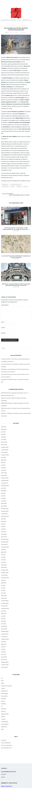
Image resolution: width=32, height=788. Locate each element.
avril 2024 (3, 498)
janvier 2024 (4, 506)
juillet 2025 (3, 460)
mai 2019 (3, 649)
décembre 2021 (4, 570)
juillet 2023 (3, 521)
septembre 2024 (5, 485)
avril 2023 (3, 529)
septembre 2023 (5, 516)
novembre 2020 (4, 603)
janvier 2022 (4, 567)
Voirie (2, 729)
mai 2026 (3, 434)
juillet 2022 (3, 552)
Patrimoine (3, 708)
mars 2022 (3, 562)
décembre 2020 (4, 600)
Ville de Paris (4, 726)
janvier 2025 (4, 475)
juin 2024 (3, 493)
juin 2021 (3, 585)
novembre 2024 (4, 480)
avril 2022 (3, 559)
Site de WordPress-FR (6, 747)
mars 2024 (3, 501)
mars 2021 (3, 593)
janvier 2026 (4, 444)
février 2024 (4, 503)
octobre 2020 (4, 605)
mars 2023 (3, 531)
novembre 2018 (4, 664)
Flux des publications (6, 742)
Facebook (3, 774)
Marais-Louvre (13, 32)
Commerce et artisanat (6, 685)
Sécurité (3, 716)
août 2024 (3, 488)
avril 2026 (3, 437)
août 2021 (3, 580)
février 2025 (4, 472)
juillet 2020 (3, 613)
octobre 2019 (4, 636)
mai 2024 (3, 495)
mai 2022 (3, 557)
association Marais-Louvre (16, 184)
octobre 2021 (4, 575)
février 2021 (4, 595)
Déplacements (4, 691)
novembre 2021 (4, 572)
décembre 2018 (4, 662)
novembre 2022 (4, 541)
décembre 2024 (4, 478)
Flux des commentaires (6, 745)
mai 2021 (3, 588)
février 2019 (4, 657)
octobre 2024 (4, 483)
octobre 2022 (4, 544)
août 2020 (3, 611)
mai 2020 (3, 618)
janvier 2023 (4, 536)
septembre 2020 (5, 608)
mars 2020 (3, 623)
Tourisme (3, 719)
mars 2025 (3, 470)
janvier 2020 (4, 628)
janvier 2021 (4, 598)
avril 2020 (3, 621)
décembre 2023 (4, 508)
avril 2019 (3, 651)
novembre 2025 (4, 449)
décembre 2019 (4, 631)
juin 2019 (3, 646)
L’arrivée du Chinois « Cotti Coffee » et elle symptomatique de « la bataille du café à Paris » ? (16, 228)
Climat (2, 683)
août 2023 (3, 518)
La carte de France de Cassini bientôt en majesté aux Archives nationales (16, 256)
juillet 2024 (3, 490)
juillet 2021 (3, 582)
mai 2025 (3, 465)
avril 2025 (3, 467)
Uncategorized (4, 721)
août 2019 (3, 641)
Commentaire (5, 305)
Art (2, 678)
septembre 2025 (5, 454)
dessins (12, 186)
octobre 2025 (4, 452)
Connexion (3, 740)
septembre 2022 (5, 547)
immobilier (3, 703)
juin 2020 (3, 616)
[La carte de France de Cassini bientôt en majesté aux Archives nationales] (16, 244)
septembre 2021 (5, 577)
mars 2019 (3, 654)
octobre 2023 (4, 513)
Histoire (3, 701)
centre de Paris (5, 186)
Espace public (4, 696)
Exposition (3, 698)
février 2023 (4, 534)
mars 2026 (3, 439)
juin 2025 (3, 462)
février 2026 (4, 442)
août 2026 (3, 426)
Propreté (3, 711)
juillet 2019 (3, 644)
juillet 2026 (3, 429)
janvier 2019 (4, 659)
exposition (19, 186)
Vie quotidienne (5, 724)
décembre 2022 (4, 539)
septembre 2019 (5, 639)
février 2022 (4, 564)
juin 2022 (3, 554)
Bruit (2, 680)
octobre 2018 (4, 667)
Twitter (3, 777)
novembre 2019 (4, 634)
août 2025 (3, 457)
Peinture (25, 186)
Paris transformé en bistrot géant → (20, 195)
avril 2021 (3, 590)
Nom (2, 322)
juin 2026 (3, 431)
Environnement (4, 693)
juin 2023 (3, 524)
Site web (3, 333)
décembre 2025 (4, 447)
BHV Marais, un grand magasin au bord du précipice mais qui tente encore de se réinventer (16, 284)
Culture (3, 688)
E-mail (3, 327)
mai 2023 (3, 526)
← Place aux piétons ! (7, 193)
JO (1, 706)
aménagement (5, 184)
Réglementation (5, 714)
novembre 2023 (4, 511)
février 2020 (4, 626)
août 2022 (3, 549)
